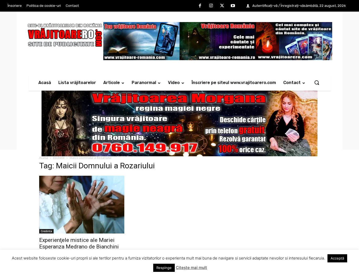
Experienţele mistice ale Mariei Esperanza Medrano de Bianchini (79, 243)
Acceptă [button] (337, 258)
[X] (222, 6)
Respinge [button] (164, 268)
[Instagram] (211, 6)
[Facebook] (200, 6)
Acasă (43, 157)
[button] (317, 82)
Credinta (46, 231)
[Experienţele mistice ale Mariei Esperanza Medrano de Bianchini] (81, 205)
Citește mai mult (191, 267)
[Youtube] (232, 6)
